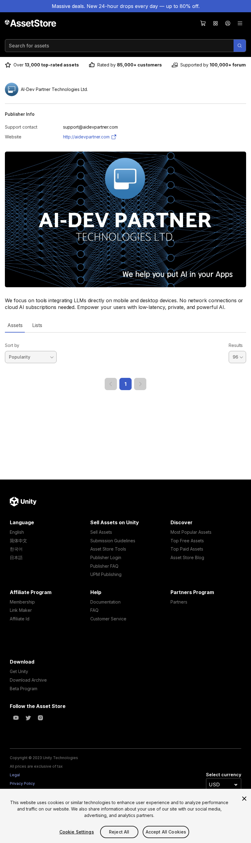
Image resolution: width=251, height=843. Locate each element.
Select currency (223, 774)
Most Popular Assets (191, 532)
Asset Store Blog (187, 557)
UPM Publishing (106, 574)
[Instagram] (40, 718)
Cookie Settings (76, 831)
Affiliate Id (19, 618)
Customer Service (108, 618)
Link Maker (21, 610)
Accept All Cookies (166, 831)
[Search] (240, 46)
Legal (15, 775)
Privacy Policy (22, 783)
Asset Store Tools (108, 548)
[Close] (244, 798)
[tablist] (125, 325)
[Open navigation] (240, 23)
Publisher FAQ (104, 566)
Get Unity (19, 671)
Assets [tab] (14, 325)
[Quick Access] (215, 23)
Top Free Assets (187, 540)
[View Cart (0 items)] (203, 23)
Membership (22, 601)
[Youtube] (16, 718)
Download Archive (28, 680)
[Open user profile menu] (228, 23)
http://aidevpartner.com (86, 136)
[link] (111, 384)
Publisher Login (105, 557)
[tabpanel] (125, 361)
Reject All (119, 831)
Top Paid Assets (186, 548)
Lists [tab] (37, 325)
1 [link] (125, 384)
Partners (178, 601)
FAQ (94, 610)
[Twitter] (28, 718)
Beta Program (23, 688)
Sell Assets (101, 532)
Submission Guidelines (112, 540)
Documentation (105, 601)
